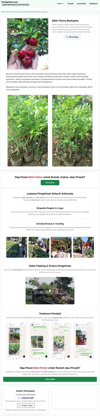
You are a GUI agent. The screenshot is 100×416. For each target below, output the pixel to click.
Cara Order (81, 3)
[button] (72, 36)
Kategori (60, 3)
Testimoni (93, 3)
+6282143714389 (27, 398)
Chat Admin (50, 183)
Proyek (71, 3)
